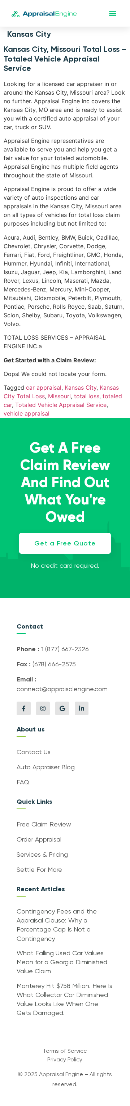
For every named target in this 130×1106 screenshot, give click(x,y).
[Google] (62, 708)
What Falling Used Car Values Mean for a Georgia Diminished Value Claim (62, 962)
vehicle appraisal (26, 413)
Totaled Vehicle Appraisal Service (61, 404)
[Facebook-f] (23, 708)
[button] (113, 13)
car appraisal (43, 387)
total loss (86, 396)
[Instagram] (43, 708)
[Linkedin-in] (81, 708)
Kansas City (80, 387)
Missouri (59, 396)
